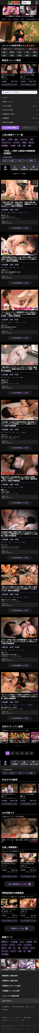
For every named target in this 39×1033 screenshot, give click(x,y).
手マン (18, 267)
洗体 (13, 432)
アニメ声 (25, 948)
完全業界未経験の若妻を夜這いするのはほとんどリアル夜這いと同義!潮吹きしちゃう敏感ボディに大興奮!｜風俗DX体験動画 (19, 534)
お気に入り (34, 169)
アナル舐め (5, 954)
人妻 (32, 49)
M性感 (24, 142)
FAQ (22, 1020)
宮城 (19, 55)
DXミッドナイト (31, 1006)
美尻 (5, 212)
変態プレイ (5, 942)
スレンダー (5, 951)
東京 (4, 52)
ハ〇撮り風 (14, 942)
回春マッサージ (18, 322)
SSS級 (10, 139)
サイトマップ (15, 1020)
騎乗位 (21, 377)
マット (22, 942)
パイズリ (26, 212)
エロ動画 (28, 942)
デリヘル (19, 49)
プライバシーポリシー (15, 1017)
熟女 (16, 139)
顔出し (4, 139)
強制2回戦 (29, 705)
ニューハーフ (24, 139)
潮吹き (23, 542)
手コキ (24, 322)
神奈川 (12, 52)
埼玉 (19, 52)
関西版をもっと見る (17, 928)
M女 (9, 948)
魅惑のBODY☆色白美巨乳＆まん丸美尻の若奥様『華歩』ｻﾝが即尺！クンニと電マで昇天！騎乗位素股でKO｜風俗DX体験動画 (19, 479)
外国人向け (6, 1009)
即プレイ (6, 267)
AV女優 (13, 145)
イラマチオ (16, 142)
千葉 (27, 52)
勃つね (24, 169)
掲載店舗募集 (27, 1017)
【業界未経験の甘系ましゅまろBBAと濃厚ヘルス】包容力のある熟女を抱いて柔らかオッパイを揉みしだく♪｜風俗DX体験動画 (19, 259)
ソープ (19, 945)
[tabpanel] (19, 738)
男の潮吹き (5, 145)
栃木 (4, 55)
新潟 (27, 55)
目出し (10, 597)
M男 (20, 951)
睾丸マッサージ (11, 322)
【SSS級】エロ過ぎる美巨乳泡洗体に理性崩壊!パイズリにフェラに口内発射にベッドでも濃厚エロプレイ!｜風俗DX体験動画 (19, 424)
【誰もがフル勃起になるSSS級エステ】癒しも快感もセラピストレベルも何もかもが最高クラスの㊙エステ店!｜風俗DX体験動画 (19, 588)
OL (14, 948)
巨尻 (9, 377)
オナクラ (12, 945)
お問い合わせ (6, 1020)
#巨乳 (22, 19)
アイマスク (14, 542)
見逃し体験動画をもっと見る (17, 884)
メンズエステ (27, 945)
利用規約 (4, 1017)
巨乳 (24, 145)
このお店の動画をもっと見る (9, 84)
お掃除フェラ (14, 212)
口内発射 (23, 432)
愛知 (34, 55)
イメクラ (4, 945)
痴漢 (29, 951)
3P (24, 951)
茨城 (34, 52)
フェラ (22, 267)
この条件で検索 (10, 127)
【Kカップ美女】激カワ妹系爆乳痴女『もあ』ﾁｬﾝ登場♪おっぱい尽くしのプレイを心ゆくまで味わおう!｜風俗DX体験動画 (19, 641)
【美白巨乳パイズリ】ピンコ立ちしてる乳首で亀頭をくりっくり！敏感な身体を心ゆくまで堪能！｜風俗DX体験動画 (19, 369)
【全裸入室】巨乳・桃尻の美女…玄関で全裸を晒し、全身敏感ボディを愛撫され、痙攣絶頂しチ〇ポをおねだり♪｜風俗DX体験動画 (19, 204)
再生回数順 (14, 169)
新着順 (5, 169)
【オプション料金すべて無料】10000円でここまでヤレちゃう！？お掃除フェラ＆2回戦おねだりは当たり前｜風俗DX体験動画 (19, 696)
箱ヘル (4, 948)
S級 (19, 948)
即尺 (31, 139)
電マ (20, 542)
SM (35, 942)
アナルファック (6, 142)
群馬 (12, 55)
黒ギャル (31, 142)
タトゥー (13, 951)
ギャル (32, 948)
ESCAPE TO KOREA (18, 1006)
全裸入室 (21, 212)
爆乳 (29, 145)
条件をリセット (28, 127)
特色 (7, 49)
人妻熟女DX (6, 1006)
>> (31, 753)
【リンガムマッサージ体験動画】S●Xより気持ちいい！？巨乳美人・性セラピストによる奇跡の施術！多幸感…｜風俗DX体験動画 (19, 314)
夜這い (5, 542)
